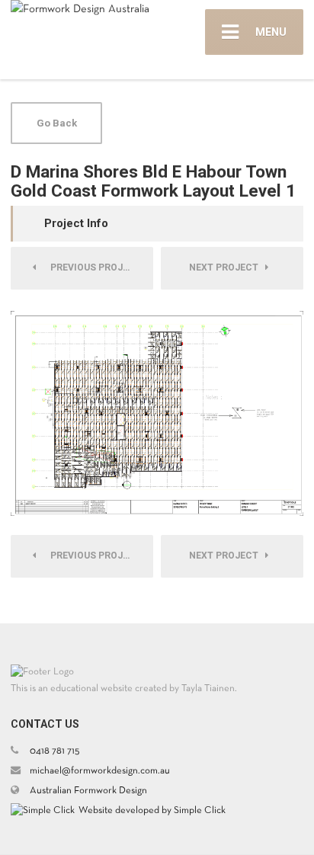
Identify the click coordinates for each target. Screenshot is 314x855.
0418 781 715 (54, 751)
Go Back (57, 123)
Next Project (227, 267)
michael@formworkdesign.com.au (100, 771)
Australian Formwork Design (88, 791)
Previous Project (92, 267)
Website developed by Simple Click (152, 810)
